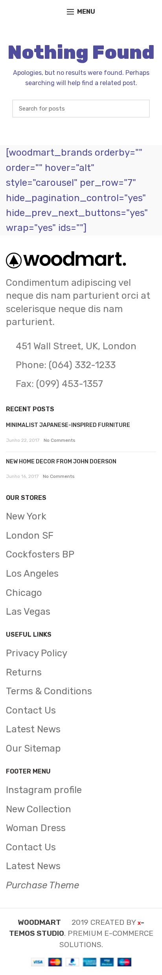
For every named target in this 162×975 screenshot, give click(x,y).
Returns (24, 672)
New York (26, 516)
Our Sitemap (33, 748)
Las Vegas (28, 611)
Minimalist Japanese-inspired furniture (68, 425)
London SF (29, 535)
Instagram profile (44, 789)
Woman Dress (36, 827)
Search (140, 109)
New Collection (38, 809)
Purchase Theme (42, 885)
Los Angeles (32, 573)
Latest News (33, 729)
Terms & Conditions (49, 691)
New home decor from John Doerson (61, 461)
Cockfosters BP (40, 554)
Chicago (24, 592)
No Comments (59, 440)
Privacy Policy (36, 653)
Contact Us (31, 710)
